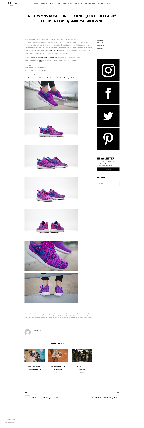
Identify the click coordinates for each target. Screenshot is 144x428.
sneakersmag (79, 315)
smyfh (76, 314)
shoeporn (68, 314)
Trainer (61, 317)
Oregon (43, 314)
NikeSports (37, 314)
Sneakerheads (63, 315)
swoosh (43, 317)
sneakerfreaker (48, 315)
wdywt (85, 317)
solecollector (87, 315)
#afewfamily (100, 42)
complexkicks (34, 312)
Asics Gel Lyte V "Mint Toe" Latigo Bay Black (105, 398)
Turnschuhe (74, 317)
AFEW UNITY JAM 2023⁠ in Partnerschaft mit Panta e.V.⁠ (35, 369)
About (51, 3)
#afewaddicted (100, 45)
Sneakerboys (87, 314)
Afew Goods (101, 3)
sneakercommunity (39, 315)
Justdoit (52, 312)
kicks (56, 312)
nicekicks (88, 312)
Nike (40, 60)
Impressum (6, 419)
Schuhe (63, 314)
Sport (32, 317)
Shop (58, 3)
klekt (72, 312)
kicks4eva (61, 312)
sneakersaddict (71, 315)
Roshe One (54, 50)
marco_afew (76, 26)
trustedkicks (67, 317)
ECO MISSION (78, 3)
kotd (83, 312)
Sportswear (37, 317)
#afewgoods (100, 48)
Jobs (108, 3)
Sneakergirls (56, 315)
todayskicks (56, 317)
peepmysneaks (49, 314)
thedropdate (49, 317)
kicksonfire (67, 312)
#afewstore (100, 40)
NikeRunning (31, 314)
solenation (27, 317)
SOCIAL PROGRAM (90, 3)
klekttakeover (77, 312)
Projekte (44, 3)
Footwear (41, 312)
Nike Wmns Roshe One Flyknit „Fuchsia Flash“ (42, 58)
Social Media (67, 3)
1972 (29, 312)
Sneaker (36, 3)
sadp (59, 314)
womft (90, 317)
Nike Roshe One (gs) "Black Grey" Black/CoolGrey (42, 398)
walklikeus (80, 317)
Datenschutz (12, 419)
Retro (55, 314)
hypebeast (46, 312)
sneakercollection (29, 315)
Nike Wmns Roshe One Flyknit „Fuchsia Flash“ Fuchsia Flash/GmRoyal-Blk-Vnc (50, 78)
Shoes (72, 314)
